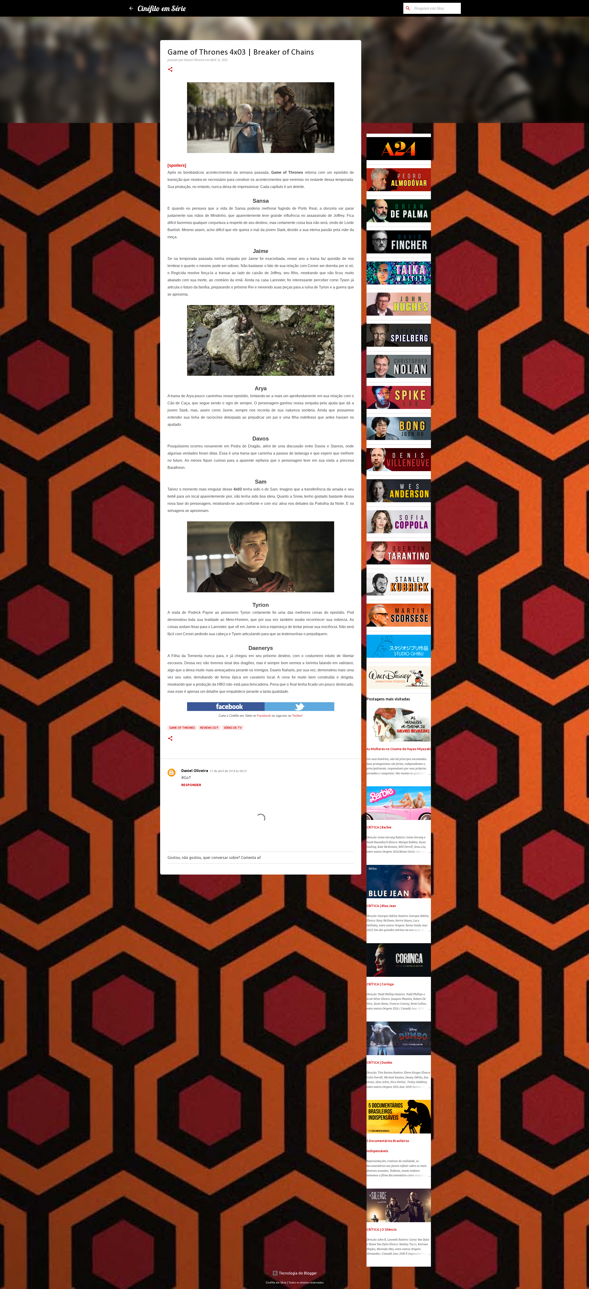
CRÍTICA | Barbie (379, 827)
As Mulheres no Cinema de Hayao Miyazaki (399, 749)
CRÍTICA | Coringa (380, 984)
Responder (191, 785)
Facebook (264, 715)
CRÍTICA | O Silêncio (382, 1229)
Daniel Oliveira (194, 771)
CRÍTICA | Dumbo (379, 1062)
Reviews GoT (209, 727)
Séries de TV (233, 727)
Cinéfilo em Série (162, 8)
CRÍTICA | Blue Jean (381, 906)
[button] (170, 70)
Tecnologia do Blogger (297, 1273)
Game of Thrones (182, 727)
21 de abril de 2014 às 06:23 (228, 770)
